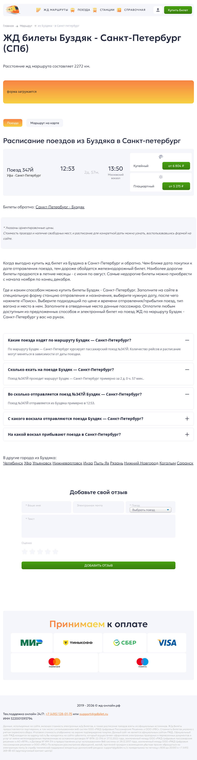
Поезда (84, 10)
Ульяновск (42, 463)
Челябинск (13, 463)
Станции (107, 10)
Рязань (116, 463)
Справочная (134, 10)
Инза (88, 463)
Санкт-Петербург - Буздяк (60, 206)
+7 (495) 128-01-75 (59, 714)
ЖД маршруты (56, 10)
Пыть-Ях (101, 463)
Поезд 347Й (20, 170)
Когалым (167, 463)
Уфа (28, 463)
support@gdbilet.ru (93, 714)
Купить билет (178, 10)
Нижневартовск (67, 463)
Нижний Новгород (141, 463)
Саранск (185, 463)
